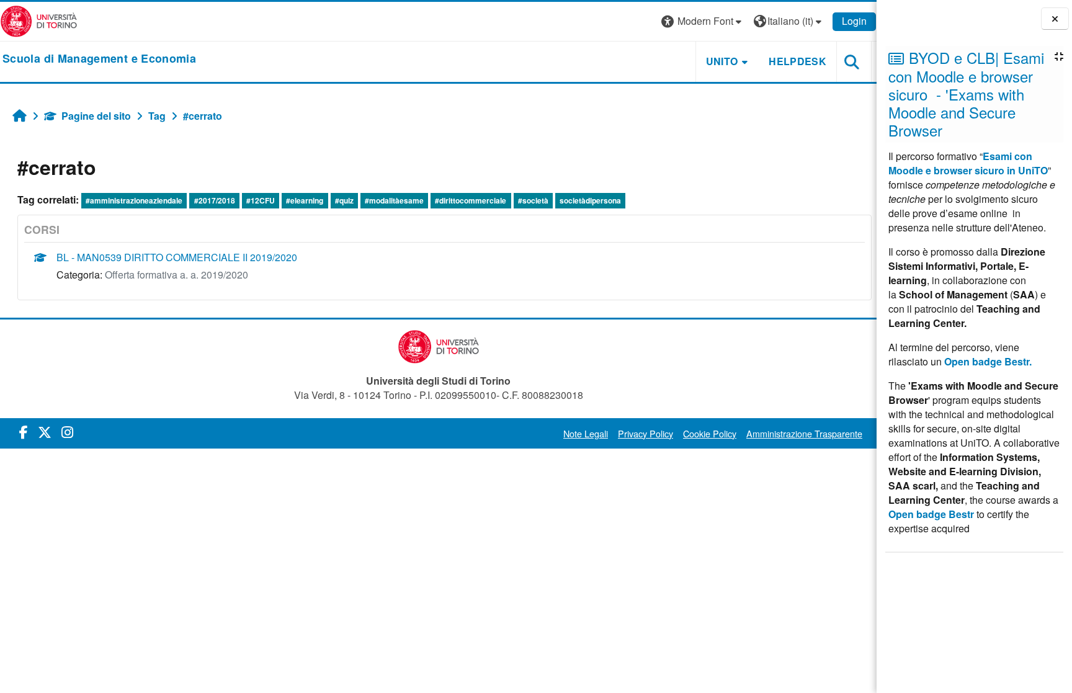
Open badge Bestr (931, 514)
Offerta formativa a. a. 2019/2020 (176, 274)
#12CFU (260, 200)
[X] (44, 431)
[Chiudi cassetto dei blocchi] (1055, 18)
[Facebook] (23, 431)
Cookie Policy (709, 433)
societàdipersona (590, 200)
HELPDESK (797, 61)
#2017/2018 (214, 200)
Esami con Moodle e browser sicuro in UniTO (968, 163)
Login (854, 21)
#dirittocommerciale (470, 200)
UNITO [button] (722, 61)
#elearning (304, 200)
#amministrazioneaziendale (134, 200)
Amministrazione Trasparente (804, 433)
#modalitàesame (394, 200)
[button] (702, 21)
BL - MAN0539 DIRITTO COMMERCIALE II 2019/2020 (176, 257)
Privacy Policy (645, 433)
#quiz (344, 200)
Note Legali (585, 433)
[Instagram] (67, 431)
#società (533, 200)
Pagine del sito (96, 116)
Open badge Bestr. (988, 361)
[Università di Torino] (39, 20)
